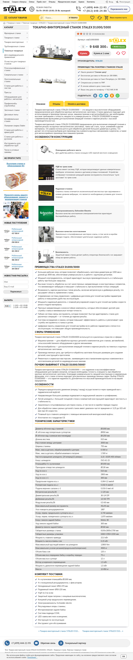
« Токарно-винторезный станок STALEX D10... (58, 631)
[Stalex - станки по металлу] (15, 9)
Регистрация (124, 2)
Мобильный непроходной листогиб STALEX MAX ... (19, 241)
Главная (6, 2)
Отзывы (52, 2)
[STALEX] (117, 40)
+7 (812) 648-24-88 (93, 10)
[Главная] (4, 23)
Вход (111, 2)
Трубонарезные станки (14, 46)
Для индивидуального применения (14, 56)
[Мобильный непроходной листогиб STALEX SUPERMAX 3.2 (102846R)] (6, 257)
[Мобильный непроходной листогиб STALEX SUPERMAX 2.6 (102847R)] (6, 231)
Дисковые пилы (11, 114)
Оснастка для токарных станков (15, 62)
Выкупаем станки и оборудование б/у (16, 164)
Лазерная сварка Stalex (14, 125)
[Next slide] (69, 51)
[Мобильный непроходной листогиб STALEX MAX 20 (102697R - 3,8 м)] (6, 249)
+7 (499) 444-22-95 (93, 7)
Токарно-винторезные (14, 42)
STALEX (98, 61)
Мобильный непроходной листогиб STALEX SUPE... (19, 232)
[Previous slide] (37, 51)
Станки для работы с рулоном (13, 138)
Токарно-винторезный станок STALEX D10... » (102, 631)
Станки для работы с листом (13, 87)
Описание (40, 103)
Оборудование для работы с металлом (13, 98)
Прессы (7, 92)
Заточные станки (11, 110)
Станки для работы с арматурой (13, 131)
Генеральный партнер (75, 643)
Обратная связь (48, 643)
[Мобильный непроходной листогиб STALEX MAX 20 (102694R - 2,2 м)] (6, 240)
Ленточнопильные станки (12, 80)
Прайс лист (41, 2)
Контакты (91, 2)
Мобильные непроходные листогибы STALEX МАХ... (20, 267)
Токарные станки (11, 38)
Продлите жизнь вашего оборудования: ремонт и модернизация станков (16, 197)
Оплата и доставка (76, 103)
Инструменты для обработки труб (12, 144)
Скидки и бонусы (19, 2)
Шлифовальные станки (11, 120)
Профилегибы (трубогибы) (10, 104)
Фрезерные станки (12, 33)
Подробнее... (32, 657)
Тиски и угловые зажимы (11, 151)
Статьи (31, 2)
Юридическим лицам (67, 2)
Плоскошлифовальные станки (14, 69)
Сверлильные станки (13, 75)
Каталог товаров (17, 17)
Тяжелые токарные (13, 51)
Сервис (81, 2)
